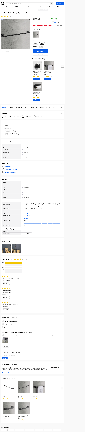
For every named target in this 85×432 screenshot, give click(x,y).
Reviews (48, 107)
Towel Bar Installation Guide (11, 172)
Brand (61, 107)
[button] (36, 34)
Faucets (59, 6)
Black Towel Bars (56, 223)
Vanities (17, 6)
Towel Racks (44, 223)
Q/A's (54, 107)
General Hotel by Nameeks (10, 14)
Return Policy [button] (56, 22)
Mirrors (48, 6)
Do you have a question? (6, 110)
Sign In (2, 0)
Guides (26, 107)
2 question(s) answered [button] (18, 16)
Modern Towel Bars (29, 429)
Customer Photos (40, 107)
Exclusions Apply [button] (58, 25)
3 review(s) (10, 16)
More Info (33, 107)
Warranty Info (8, 166)
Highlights (4, 107)
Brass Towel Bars (57, 429)
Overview (11, 107)
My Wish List (55, 0)
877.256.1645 (61, 0)
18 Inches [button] (35, 43)
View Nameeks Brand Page (7, 372)
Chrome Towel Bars (19, 429)
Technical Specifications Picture (30, 145)
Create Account (8, 0)
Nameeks (26, 218)
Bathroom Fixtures (28, 223)
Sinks (6, 6)
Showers (27, 6)
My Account (48, 0)
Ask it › (4, 358)
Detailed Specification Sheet (11, 169)
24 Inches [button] (42, 43)
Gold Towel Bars (48, 429)
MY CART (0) (60, 3)
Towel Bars (26, 213)
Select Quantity (44, 47)
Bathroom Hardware (36, 223)
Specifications (18, 107)
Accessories (38, 6)
